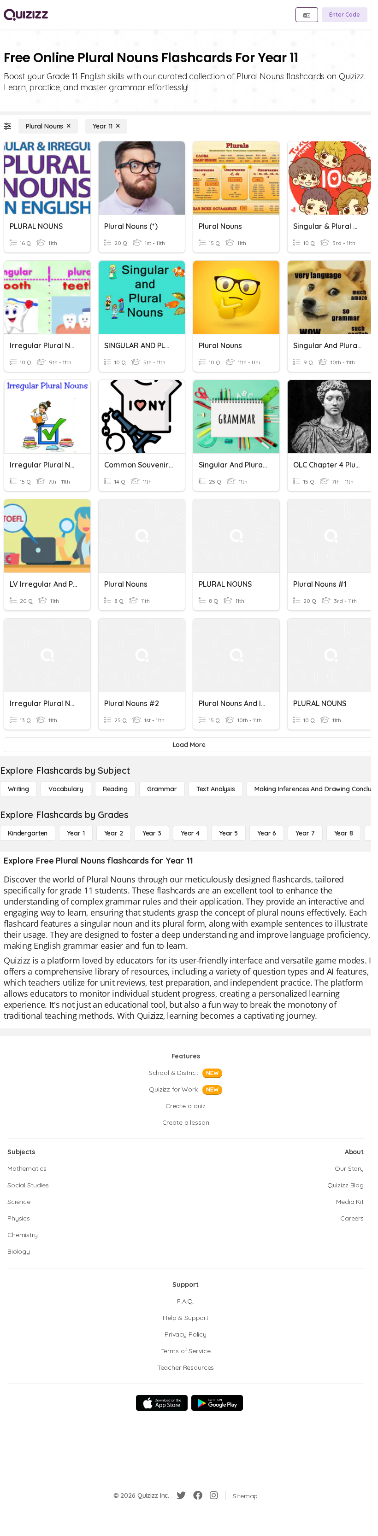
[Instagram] (214, 1495)
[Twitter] (181, 1495)
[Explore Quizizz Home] (26, 15)
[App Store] (162, 1403)
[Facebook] (197, 1495)
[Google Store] (217, 1403)
